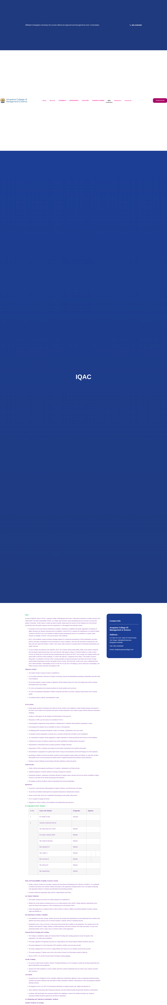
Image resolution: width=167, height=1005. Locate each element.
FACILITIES (85, 100)
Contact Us (128, 100)
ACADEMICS (62, 100)
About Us (52, 100)
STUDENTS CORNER (98, 100)
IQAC (109, 100)
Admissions (117, 100)
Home (44, 100)
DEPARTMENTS (74, 100)
